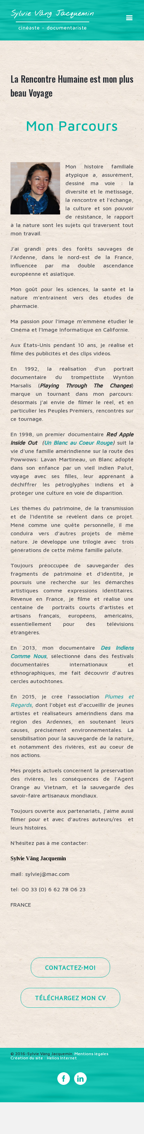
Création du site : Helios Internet (43, 1057)
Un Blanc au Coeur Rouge (78, 442)
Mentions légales (91, 1053)
